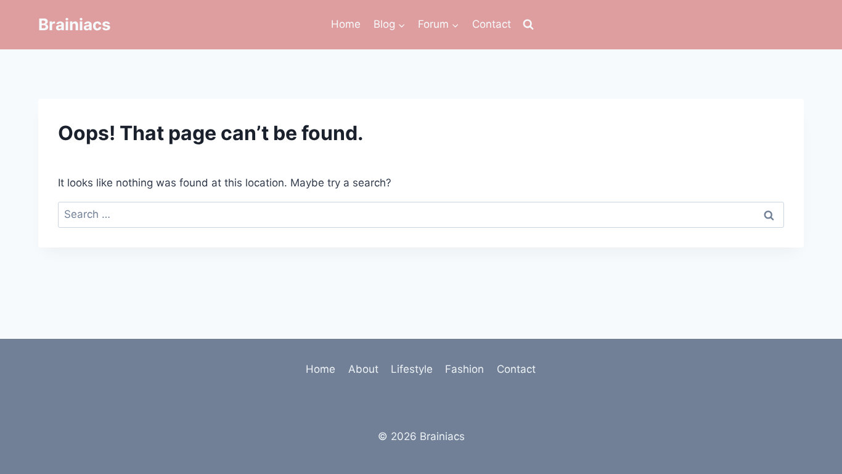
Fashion (464, 369)
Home (346, 24)
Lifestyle (412, 369)
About (363, 369)
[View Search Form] (528, 25)
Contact (491, 24)
